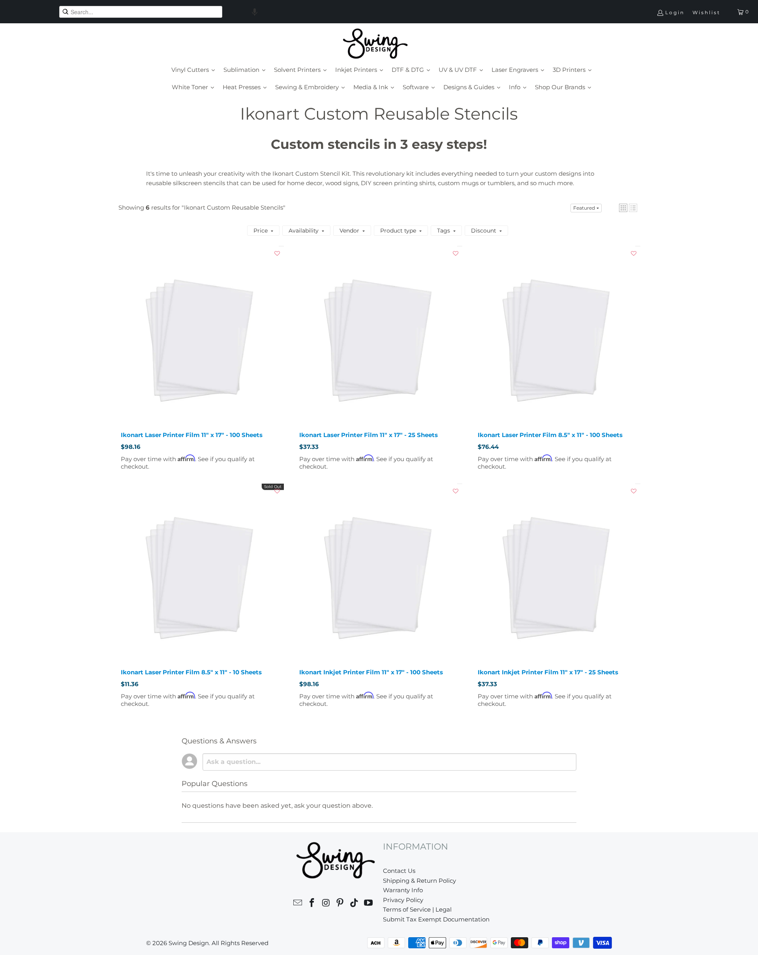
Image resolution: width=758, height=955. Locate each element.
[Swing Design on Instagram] (326, 904)
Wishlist (706, 12)
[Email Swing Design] (298, 904)
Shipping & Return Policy (419, 880)
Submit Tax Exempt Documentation (436, 919)
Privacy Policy (403, 900)
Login (675, 12)
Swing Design (189, 943)
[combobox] (140, 12)
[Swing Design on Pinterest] (340, 904)
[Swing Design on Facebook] (312, 904)
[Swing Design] (375, 44)
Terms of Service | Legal (417, 909)
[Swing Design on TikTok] (354, 904)
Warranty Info (403, 890)
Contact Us (399, 870)
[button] (255, 12)
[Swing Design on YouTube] (368, 904)
